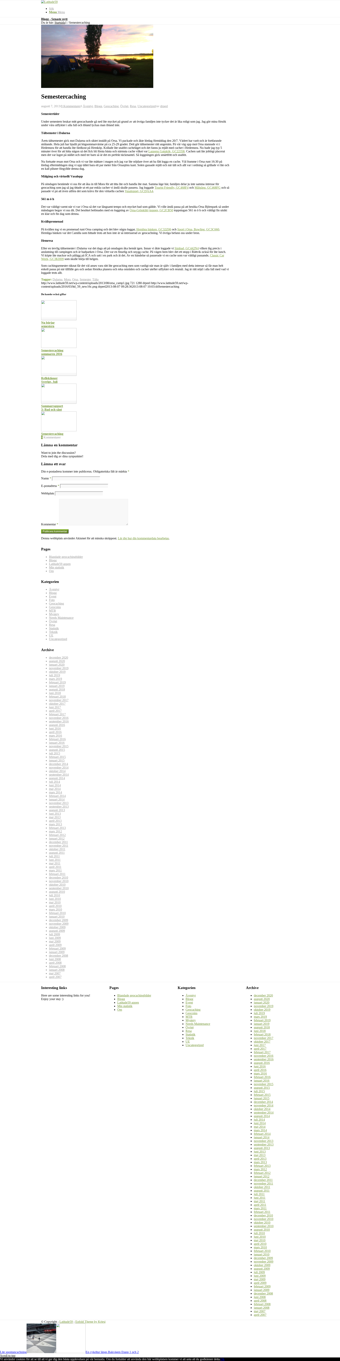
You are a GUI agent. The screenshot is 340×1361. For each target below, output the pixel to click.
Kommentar (49, 524)
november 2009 (58, 923)
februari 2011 (57, 874)
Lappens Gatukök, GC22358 (166, 151)
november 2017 (58, 700)
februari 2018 (57, 696)
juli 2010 (54, 895)
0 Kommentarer (70, 106)
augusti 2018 (57, 689)
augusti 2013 (57, 810)
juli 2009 (54, 934)
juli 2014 (54, 781)
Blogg (98, 106)
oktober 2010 (57, 884)
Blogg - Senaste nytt (54, 19)
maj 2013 (55, 817)
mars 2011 (55, 870)
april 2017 (55, 710)
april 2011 (55, 867)
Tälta (95, 279)
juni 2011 (55, 859)
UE (51, 635)
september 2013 (59, 806)
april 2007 (55, 977)
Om (51, 571)
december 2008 (58, 955)
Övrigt (124, 106)
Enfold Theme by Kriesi (90, 1321)
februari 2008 (57, 966)
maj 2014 (55, 788)
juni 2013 (55, 813)
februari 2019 (57, 682)
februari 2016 (57, 739)
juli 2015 (54, 753)
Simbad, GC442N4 (187, 248)
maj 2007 (55, 973)
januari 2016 (57, 742)
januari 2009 (57, 952)
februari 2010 (57, 913)
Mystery (54, 614)
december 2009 (58, 920)
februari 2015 (57, 757)
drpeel (164, 106)
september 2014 (59, 774)
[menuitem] (174, 8)
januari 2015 (57, 760)
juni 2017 (55, 707)
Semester (85, 279)
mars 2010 (55, 909)
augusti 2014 (57, 778)
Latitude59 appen (60, 564)
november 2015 (58, 746)
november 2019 (58, 668)
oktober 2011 (57, 849)
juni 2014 (55, 785)
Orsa (75, 279)
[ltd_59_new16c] (49, 2)
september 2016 (59, 721)
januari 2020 (57, 664)
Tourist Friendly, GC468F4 (171, 187)
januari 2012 (57, 838)
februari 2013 (57, 828)
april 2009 (55, 945)
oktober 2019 (57, 671)
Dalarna (57, 279)
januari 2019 (57, 686)
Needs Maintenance (61, 617)
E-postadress (50, 486)
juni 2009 (55, 938)
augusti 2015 (57, 749)
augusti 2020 (57, 661)
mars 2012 (55, 831)
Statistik (54, 628)
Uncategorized (147, 106)
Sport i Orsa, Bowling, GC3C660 (198, 229)
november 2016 (58, 718)
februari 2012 (57, 835)
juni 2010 (55, 898)
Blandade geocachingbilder (66, 556)
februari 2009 (57, 948)
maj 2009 (55, 941)
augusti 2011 (57, 852)
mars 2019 (55, 678)
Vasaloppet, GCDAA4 (139, 191)
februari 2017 (57, 714)
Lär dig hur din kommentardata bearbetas (143, 538)
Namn (46, 478)
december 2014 (58, 764)
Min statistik (56, 567)
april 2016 (55, 732)
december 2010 (58, 877)
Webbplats (47, 493)
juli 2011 (54, 856)
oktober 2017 (57, 703)
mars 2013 (55, 824)
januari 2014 (57, 799)
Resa (133, 106)
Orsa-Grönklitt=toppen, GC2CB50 (151, 210)
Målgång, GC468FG (208, 187)
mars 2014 (55, 792)
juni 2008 (55, 959)
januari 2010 (57, 916)
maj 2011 (54, 863)
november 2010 (58, 881)
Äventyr (88, 106)
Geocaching (111, 106)
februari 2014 (57, 796)
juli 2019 (54, 675)
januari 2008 (57, 969)
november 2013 (58, 803)
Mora (67, 279)
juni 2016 (55, 728)
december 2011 (58, 842)
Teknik (53, 632)
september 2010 (59, 888)
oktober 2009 (57, 927)
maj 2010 (55, 902)
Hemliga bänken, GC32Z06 (153, 229)
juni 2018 (55, 693)
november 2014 (58, 767)
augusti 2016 (57, 725)
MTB (52, 610)
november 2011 (58, 845)
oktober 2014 (57, 771)
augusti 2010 (57, 891)
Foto (52, 600)
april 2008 (55, 962)
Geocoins (55, 607)
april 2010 (55, 906)
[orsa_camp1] (97, 87)
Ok (223, 1359)
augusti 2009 (57, 930)
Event (52, 596)
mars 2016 (55, 735)
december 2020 (58, 657)
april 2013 (55, 820)
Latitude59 (66, 1321)
